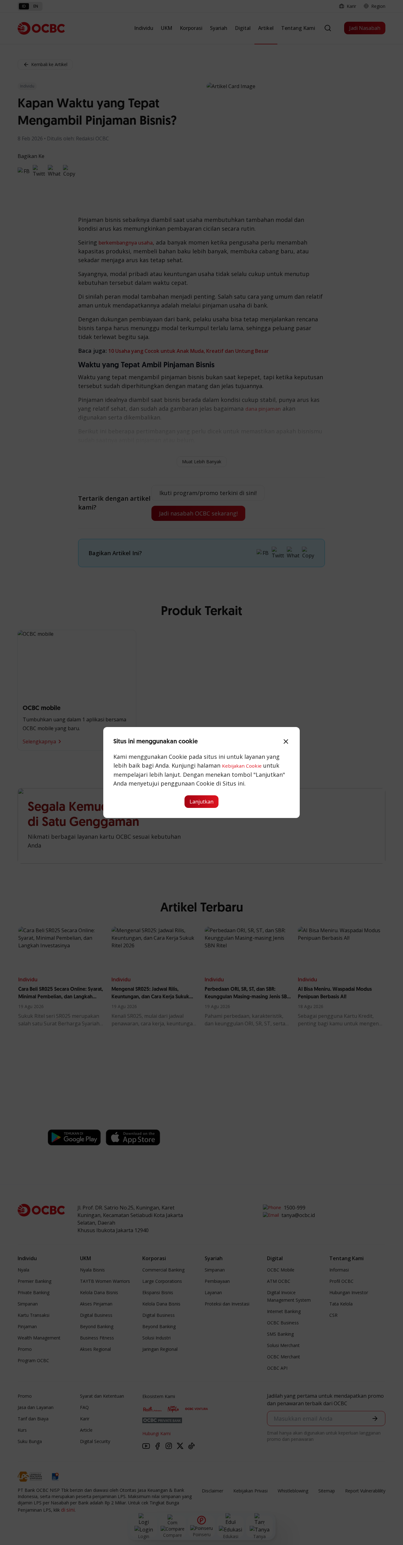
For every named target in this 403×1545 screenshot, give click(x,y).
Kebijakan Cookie (242, 766)
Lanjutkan (201, 801)
